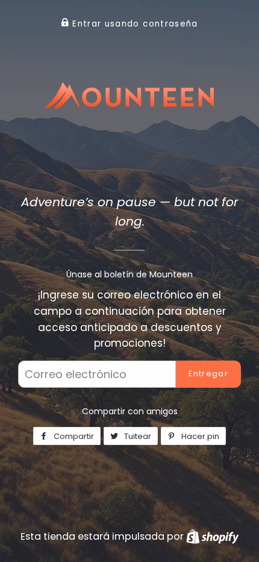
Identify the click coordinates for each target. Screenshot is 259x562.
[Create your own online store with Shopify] (212, 536)
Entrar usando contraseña (133, 24)
